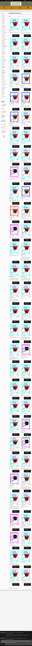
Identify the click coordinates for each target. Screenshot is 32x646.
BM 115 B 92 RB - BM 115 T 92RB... (4, 105)
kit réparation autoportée (4, 72)
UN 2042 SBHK (23, 123)
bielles (3, 97)
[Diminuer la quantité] (11, 36)
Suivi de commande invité (10, 639)
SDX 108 (10, 85)
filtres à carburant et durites (3, 93)
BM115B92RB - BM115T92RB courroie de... (3, 116)
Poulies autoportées (3, 23)
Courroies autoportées (3, 21)
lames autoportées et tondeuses (4, 26)
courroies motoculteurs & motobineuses (4, 60)
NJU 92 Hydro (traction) (23, 104)
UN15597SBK (11, 412)
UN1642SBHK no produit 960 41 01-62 (12, 276)
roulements (3, 51)
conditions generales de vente (8, 0)
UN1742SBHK (23, 543)
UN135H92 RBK (23, 217)
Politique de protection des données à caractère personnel (14, 635)
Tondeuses (3, 31)
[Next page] (29, 16)
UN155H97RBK (11, 448)
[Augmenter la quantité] (11, 35)
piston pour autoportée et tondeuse (4, 67)
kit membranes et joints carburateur (4, 40)
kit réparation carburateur (4, 43)
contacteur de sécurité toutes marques (4, 88)
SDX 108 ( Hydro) (12, 103)
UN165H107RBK (11, 525)
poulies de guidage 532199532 (4, 120)
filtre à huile (3, 49)
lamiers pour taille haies (3, 34)
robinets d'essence (3, 91)
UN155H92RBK (11, 430)
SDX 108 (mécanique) (23, 85)
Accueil (2, 13)
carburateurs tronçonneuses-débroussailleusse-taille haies (4, 46)
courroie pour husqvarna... (5, 111)
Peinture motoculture (3, 79)
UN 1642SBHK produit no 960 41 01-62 (23, 255)
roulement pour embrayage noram (4, 131)
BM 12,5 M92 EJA (4, 127)
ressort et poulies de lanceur (3, 77)
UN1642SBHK (23, 485)
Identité (11, 638)
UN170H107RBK (23, 525)
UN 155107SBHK (11, 49)
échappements (4, 83)
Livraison (2, 0)
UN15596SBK (23, 375)
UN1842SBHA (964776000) (23, 178)
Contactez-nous (26, 635)
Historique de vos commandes (18, 638)
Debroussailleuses (4, 32)
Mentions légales (12, 632)
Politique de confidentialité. (20, 642)
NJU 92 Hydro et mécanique (12, 485)
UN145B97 (22, 317)
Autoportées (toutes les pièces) (3, 18)
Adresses (24, 638)
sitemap (7, 636)
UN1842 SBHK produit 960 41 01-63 (24, 276)
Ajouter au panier (16, 36)
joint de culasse (4, 84)
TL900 (4, 108)
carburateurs (3, 38)
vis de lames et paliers (4, 28)
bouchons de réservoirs (4, 82)
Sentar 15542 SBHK (12, 580)
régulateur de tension (4, 62)
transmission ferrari (3, 55)
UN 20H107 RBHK (24, 160)
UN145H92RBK (11, 335)
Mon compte (8, 638)
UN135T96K (22, 235)
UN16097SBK (11, 466)
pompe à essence (3, 74)
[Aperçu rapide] (18, 20)
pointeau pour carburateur (4, 53)
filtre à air (3, 48)
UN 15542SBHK (11, 67)
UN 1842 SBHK (23, 335)
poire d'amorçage (3, 96)
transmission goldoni (3, 57)
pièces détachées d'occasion (3, 70)
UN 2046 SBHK (23, 142)
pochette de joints (3, 64)
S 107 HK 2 (22, 296)
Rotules (3, 86)
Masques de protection (3, 16)
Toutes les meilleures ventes (4, 136)
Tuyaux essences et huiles (4, 36)
